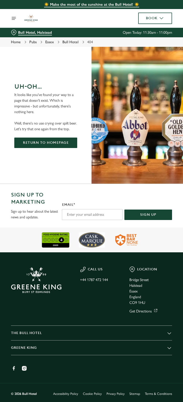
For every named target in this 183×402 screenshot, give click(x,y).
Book (152, 18)
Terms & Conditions (158, 394)
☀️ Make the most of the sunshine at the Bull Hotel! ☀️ (91, 4)
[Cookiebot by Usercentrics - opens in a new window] (157, 148)
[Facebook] (14, 368)
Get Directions (140, 311)
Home (16, 42)
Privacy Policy (116, 394)
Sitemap (134, 394)
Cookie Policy (92, 394)
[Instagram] (24, 368)
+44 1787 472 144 (94, 280)
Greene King (24, 348)
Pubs (33, 42)
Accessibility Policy (65, 394)
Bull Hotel (70, 42)
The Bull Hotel (26, 333)
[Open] (14, 18)
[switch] (69, 217)
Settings (161, 235)
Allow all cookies (149, 250)
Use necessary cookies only (90, 250)
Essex (49, 42)
